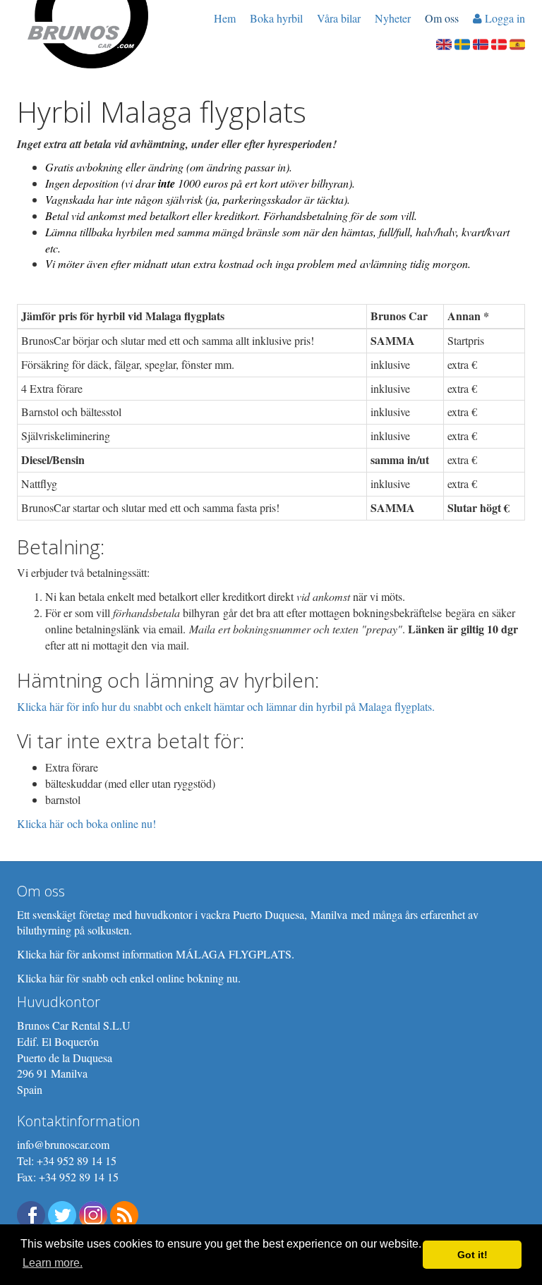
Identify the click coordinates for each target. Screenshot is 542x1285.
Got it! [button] (472, 1254)
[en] (444, 42)
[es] (517, 42)
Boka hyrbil (276, 18)
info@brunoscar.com (63, 1144)
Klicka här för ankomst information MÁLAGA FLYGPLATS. (155, 953)
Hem (225, 18)
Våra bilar (339, 18)
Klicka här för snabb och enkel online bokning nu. (129, 977)
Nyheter (393, 18)
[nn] (480, 42)
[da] (499, 42)
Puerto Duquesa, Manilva (290, 914)
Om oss (442, 18)
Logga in (503, 18)
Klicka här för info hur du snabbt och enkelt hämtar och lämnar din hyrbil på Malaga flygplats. (226, 706)
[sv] (462, 42)
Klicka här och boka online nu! (86, 823)
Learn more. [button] (53, 1263)
